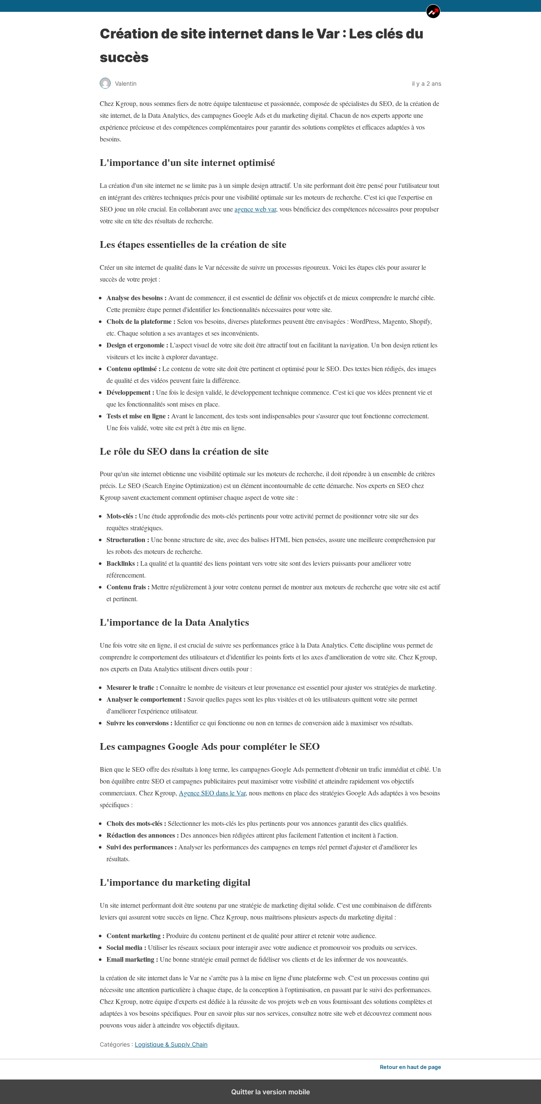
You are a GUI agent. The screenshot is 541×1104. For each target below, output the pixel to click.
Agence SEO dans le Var (212, 792)
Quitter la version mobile (270, 1092)
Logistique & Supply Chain (171, 1044)
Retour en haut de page (410, 1067)
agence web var (255, 208)
